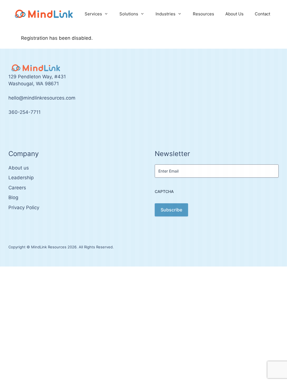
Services (93, 13)
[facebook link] (16, 129)
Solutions (128, 13)
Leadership (21, 177)
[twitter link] (10, 129)
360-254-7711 (24, 112)
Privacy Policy (23, 207)
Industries (165, 13)
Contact (262, 13)
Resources (203, 13)
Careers (17, 187)
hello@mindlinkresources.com (41, 98)
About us (18, 168)
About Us (234, 13)
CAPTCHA (164, 191)
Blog (13, 197)
